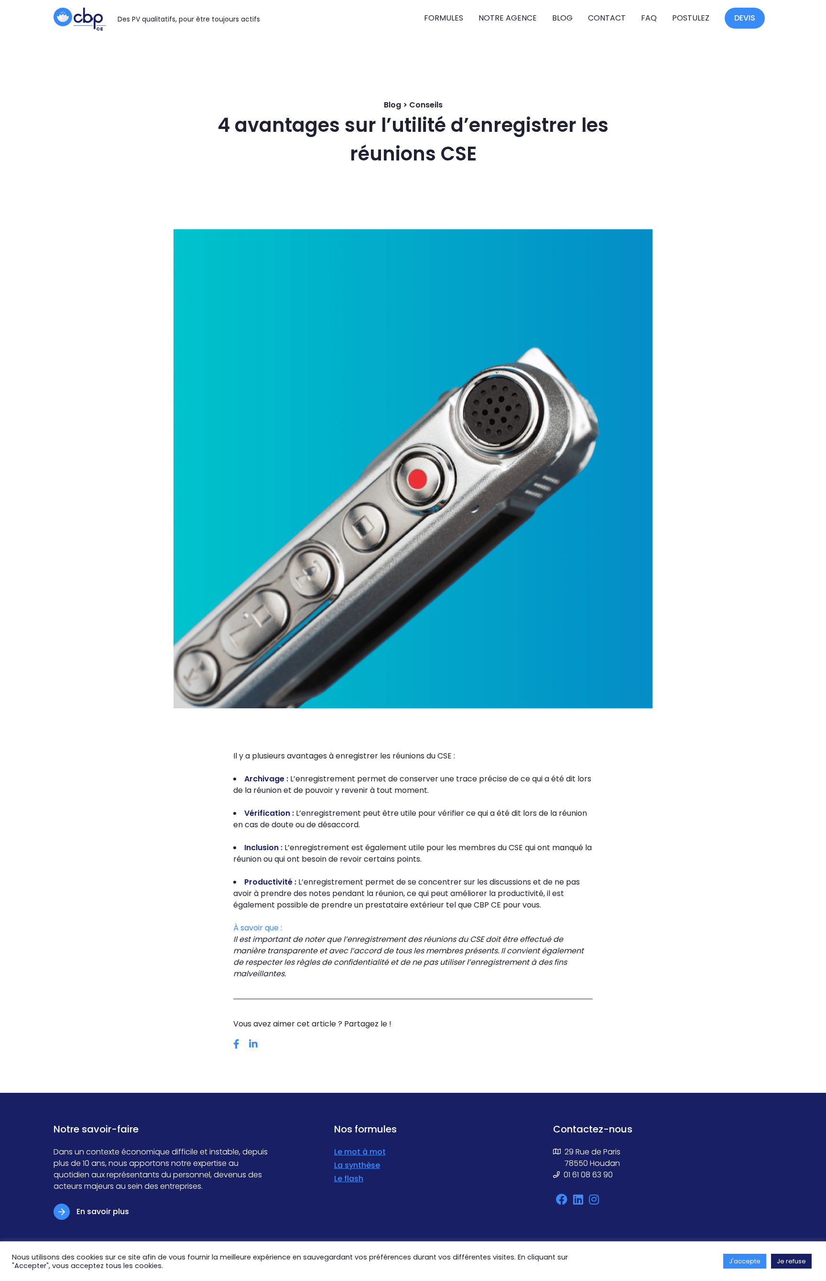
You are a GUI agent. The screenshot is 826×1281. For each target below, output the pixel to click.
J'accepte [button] (745, 1261)
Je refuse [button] (791, 1261)
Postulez (690, 17)
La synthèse (357, 1165)
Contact (607, 17)
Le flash (348, 1178)
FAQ (649, 17)
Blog (562, 17)
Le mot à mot (360, 1151)
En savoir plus (102, 1211)
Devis (744, 17)
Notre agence (507, 17)
